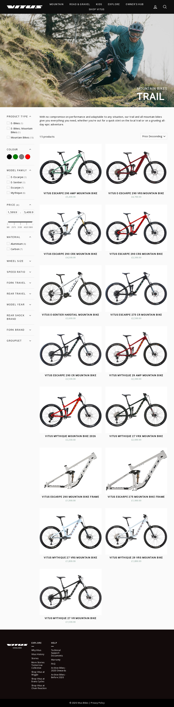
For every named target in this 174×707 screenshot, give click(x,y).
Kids (99, 4)
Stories (35, 658)
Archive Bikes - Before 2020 (58, 676)
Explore (114, 4)
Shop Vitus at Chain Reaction (39, 687)
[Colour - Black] (10, 156)
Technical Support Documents (57, 653)
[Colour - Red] (28, 156)
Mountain (57, 4)
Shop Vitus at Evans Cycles (38, 680)
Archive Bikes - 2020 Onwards (58, 669)
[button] (20, 116)
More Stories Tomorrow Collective (38, 665)
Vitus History (37, 654)
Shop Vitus (97, 9)
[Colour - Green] (16, 156)
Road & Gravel (79, 4)
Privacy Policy (98, 702)
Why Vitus (36, 650)
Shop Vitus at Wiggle (38, 673)
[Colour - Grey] (22, 156)
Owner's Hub (135, 4)
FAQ (53, 663)
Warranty (55, 659)
